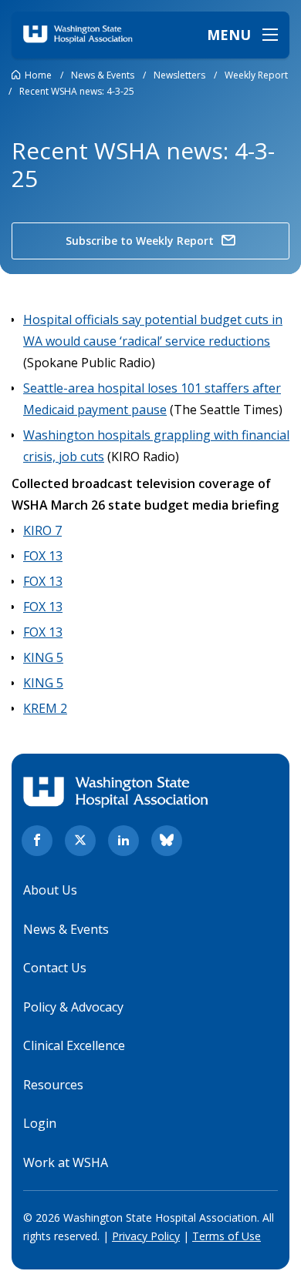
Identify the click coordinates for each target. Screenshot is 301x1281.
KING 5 (43, 657)
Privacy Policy (146, 1236)
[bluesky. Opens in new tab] (166, 840)
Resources (53, 1084)
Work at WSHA (65, 1162)
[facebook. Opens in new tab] (37, 840)
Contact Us (54, 967)
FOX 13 (43, 555)
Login (39, 1123)
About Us (50, 889)
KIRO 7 (42, 530)
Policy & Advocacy (73, 1006)
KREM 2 (45, 708)
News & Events (66, 929)
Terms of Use (226, 1236)
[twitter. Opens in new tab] (80, 840)
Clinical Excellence (74, 1045)
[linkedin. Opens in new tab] (123, 840)
